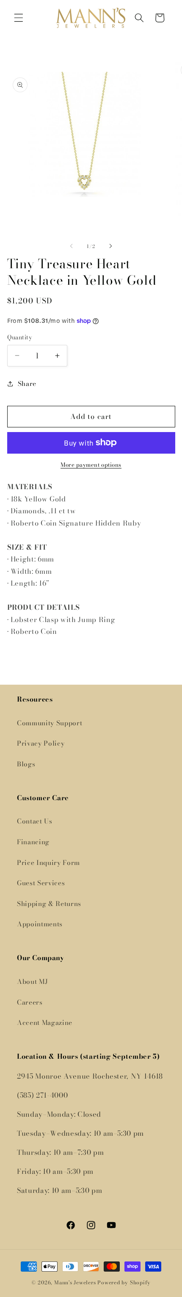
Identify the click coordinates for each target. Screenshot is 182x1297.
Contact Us (34, 821)
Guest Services (41, 883)
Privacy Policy (40, 743)
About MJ (32, 981)
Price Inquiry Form (48, 862)
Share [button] (27, 383)
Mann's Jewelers (75, 1282)
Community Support (49, 723)
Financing (33, 842)
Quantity (20, 337)
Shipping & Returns (49, 904)
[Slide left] (71, 246)
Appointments (40, 924)
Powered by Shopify (124, 1282)
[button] (18, 18)
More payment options (91, 465)
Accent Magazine (44, 1022)
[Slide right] (110, 246)
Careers (30, 1002)
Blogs (26, 764)
